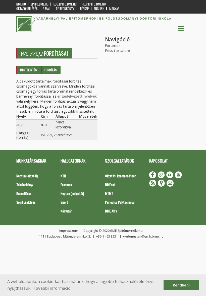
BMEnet (110, 184)
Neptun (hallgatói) (72, 193)
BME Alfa (111, 210)
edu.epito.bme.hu (65, 4)
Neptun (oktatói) (27, 175)
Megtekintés (28, 70)
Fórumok (113, 45)
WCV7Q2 (48, 134)
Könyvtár (66, 210)
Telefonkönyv (65, 8)
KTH (63, 175)
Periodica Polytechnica (119, 202)
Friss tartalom (117, 50)
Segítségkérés (25, 202)
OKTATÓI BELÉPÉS (27, 8)
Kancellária (23, 193)
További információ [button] (52, 288)
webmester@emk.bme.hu (143, 236)
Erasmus (66, 184)
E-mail (47, 8)
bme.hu (21, 4)
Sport (64, 202)
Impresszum (68, 230)
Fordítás (50, 70)
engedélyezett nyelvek (77, 96)
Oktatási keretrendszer (120, 175)
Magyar (114, 8)
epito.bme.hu (39, 4)
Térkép (84, 8)
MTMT (109, 193)
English (99, 8)
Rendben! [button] (181, 285)
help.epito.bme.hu (94, 4)
